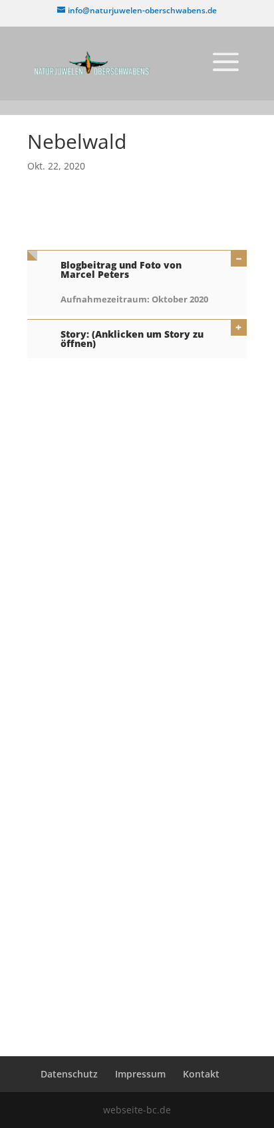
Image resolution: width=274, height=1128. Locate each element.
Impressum (140, 1074)
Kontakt (201, 1074)
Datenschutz (69, 1074)
